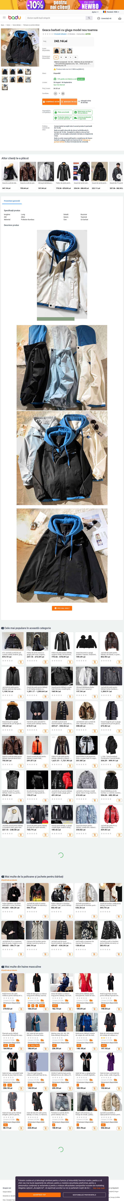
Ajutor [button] (94, 12)
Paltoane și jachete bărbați (31, 25)
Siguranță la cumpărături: (46, 111)
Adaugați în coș (69, 102)
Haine (8, 25)
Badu (2, 25)
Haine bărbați (17, 25)
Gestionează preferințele (84, 1195)
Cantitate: (45, 93)
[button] (4, 17)
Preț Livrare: (46, 88)
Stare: (44, 73)
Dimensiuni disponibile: (46, 57)
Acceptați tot (39, 1195)
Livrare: (44, 82)
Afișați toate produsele (9, 986)
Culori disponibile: (46, 49)
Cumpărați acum (51, 102)
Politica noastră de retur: (46, 128)
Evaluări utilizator (60, 34)
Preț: (44, 41)
